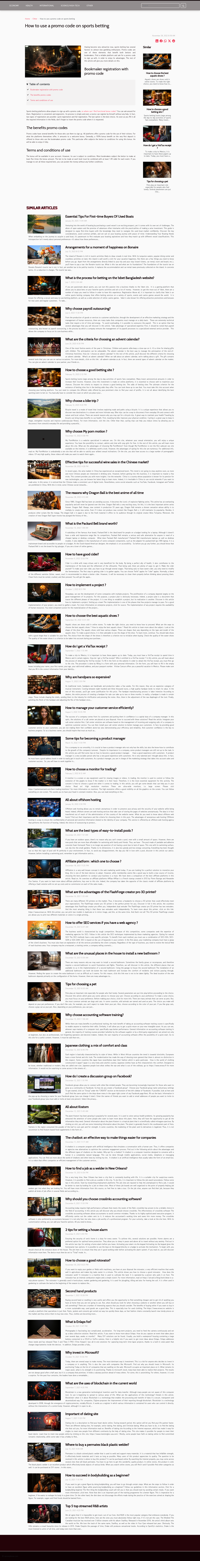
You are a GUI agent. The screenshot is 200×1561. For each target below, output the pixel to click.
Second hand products (81, 1291)
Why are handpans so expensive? (88, 677)
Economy (14, 5)
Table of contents (39, 84)
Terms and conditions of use (41, 100)
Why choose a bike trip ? (81, 401)
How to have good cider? (82, 554)
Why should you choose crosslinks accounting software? (103, 1199)
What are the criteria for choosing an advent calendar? (102, 339)
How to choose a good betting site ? (157, 110)
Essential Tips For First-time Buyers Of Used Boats (99, 216)
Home (27, 18)
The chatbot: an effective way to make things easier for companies (110, 1138)
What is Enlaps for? (78, 1322)
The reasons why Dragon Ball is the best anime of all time (104, 493)
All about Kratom (77, 1107)
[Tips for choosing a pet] (157, 170)
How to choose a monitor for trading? (90, 769)
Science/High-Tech (70, 5)
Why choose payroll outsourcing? (88, 309)
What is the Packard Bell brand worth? (91, 523)
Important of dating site (81, 1414)
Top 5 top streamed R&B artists (86, 1506)
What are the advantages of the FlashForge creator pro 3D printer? (110, 892)
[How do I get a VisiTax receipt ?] (157, 134)
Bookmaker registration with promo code (46, 89)
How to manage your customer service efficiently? (99, 708)
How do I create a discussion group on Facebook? (98, 1076)
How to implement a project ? (85, 585)
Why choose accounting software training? (94, 1015)
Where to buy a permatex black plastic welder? (97, 1445)
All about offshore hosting (83, 800)
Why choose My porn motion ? (86, 431)
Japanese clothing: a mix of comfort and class (96, 1045)
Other (90, 5)
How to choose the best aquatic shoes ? (157, 74)
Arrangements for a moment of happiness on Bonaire (101, 247)
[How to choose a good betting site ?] (157, 98)
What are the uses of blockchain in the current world (101, 1383)
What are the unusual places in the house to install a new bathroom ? (112, 953)
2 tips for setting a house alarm (86, 1230)
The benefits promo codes (40, 95)
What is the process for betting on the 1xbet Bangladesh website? (109, 278)
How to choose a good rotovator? (87, 1260)
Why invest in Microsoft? (82, 1352)
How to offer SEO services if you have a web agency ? (101, 923)
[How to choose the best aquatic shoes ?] (157, 62)
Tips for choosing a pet (157, 181)
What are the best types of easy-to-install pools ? (99, 830)
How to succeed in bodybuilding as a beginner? (97, 1475)
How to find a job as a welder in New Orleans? (96, 1168)
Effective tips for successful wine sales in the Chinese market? (107, 462)
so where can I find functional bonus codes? (99, 111)
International (47, 5)
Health (29, 5)
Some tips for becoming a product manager (95, 738)
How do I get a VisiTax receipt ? (157, 146)
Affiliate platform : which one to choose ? (93, 861)
